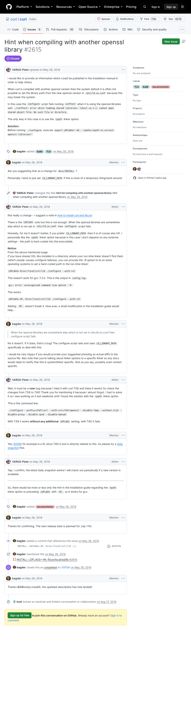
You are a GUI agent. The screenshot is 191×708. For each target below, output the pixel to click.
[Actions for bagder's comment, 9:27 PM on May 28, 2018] (123, 323)
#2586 (17, 443)
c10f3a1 (65, 567)
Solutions (43, 7)
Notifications (127, 19)
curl (13, 19)
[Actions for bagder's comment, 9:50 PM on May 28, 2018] (123, 517)
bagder (16, 162)
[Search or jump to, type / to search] (144, 7)
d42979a (116, 546)
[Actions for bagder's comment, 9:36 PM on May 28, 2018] (123, 435)
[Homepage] (9, 7)
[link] (19, 151)
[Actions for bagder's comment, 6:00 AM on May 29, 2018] (123, 578)
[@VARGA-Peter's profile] (8, 69)
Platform (22, 7)
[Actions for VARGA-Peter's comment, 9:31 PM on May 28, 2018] (123, 379)
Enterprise (111, 7)
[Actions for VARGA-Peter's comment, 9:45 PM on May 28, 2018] (123, 461)
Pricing (131, 7)
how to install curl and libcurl (74, 215)
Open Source (88, 7)
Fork (150, 19)
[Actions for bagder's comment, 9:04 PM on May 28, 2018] (123, 162)
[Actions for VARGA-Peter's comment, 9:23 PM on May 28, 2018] (123, 206)
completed (50, 567)
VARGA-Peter (20, 69)
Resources (64, 7)
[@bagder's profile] (8, 162)
